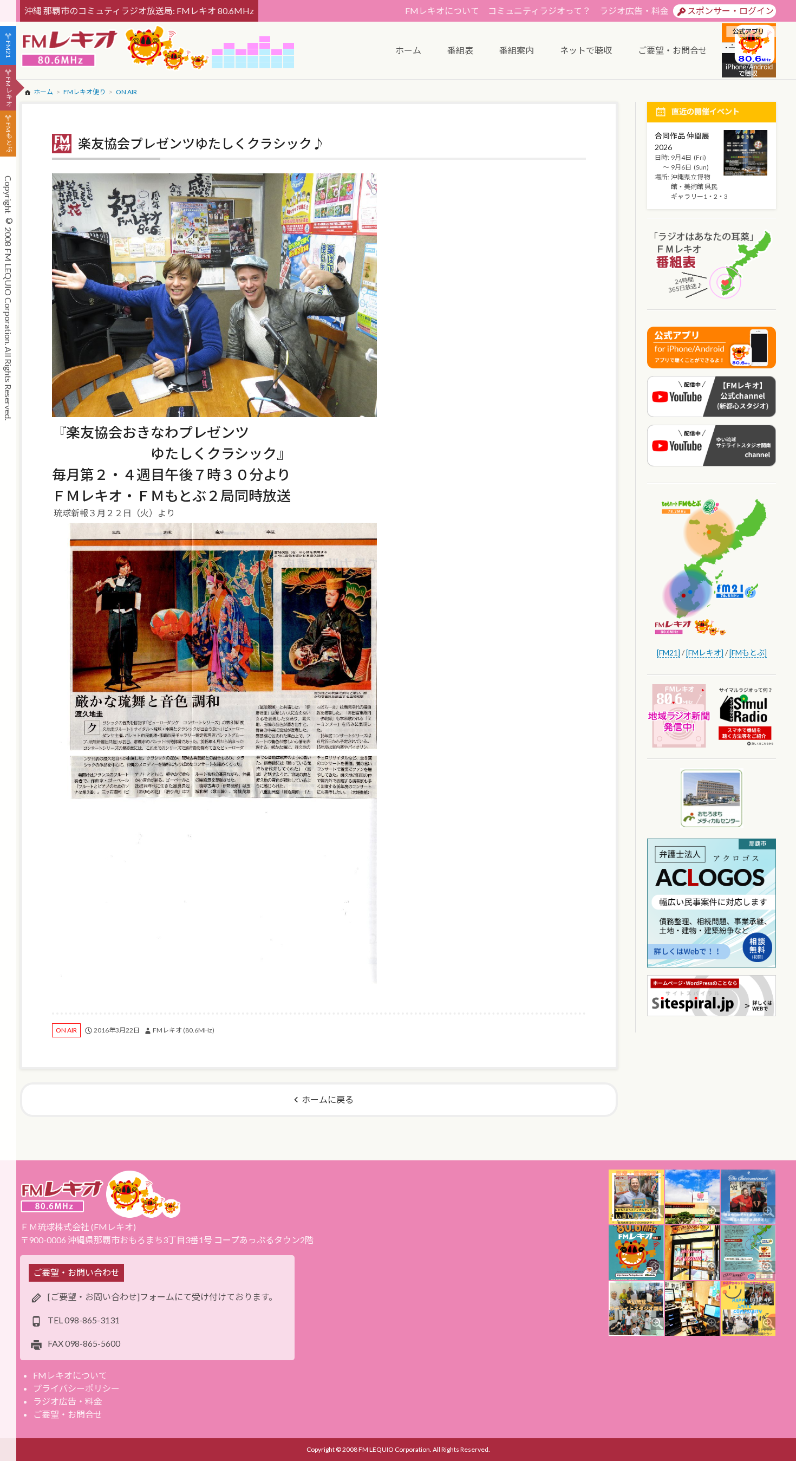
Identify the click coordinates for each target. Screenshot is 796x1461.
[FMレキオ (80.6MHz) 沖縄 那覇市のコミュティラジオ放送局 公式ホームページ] (116, 49)
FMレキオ (8, 91)
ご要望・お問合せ (67, 1414)
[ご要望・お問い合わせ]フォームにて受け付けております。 (162, 1296)
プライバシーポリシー (76, 1388)
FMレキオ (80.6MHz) (183, 1030)
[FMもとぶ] (748, 652)
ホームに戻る (328, 1099)
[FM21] (668, 652)
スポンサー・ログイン (730, 10)
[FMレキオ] (704, 652)
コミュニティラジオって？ (539, 10)
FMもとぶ (8, 137)
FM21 (8, 49)
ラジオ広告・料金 (634, 10)
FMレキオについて (442, 10)
